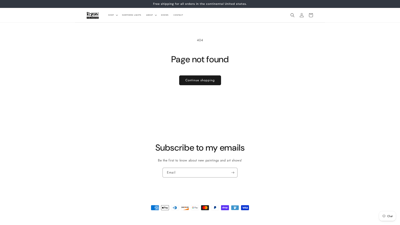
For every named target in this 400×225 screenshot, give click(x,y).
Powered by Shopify (128, 215)
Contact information (238, 215)
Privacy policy (151, 215)
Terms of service (213, 215)
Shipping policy (172, 215)
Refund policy (192, 215)
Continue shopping (200, 80)
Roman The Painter (106, 215)
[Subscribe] (232, 173)
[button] (113, 15)
